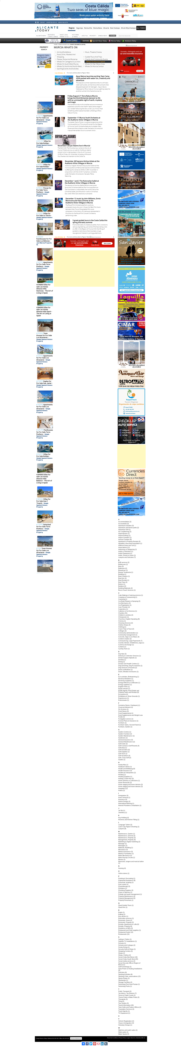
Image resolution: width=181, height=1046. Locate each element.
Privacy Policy (122, 1038)
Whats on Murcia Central (94, 66)
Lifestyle (85, 36)
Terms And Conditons (112, 1038)
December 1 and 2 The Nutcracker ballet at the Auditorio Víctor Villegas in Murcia (82, 182)
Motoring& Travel (75, 36)
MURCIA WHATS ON (64, 44)
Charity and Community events (96, 59)
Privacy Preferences (76, 1038)
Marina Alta (88, 28)
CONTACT (42, 22)
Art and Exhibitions (64, 52)
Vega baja (79, 28)
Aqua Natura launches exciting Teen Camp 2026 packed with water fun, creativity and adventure (93, 78)
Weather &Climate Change (53, 36)
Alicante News (41, 36)
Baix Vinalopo (115, 28)
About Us (133, 1038)
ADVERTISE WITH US (51, 22)
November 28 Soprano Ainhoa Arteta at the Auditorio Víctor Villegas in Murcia (82, 162)
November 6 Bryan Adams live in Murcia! (74, 146)
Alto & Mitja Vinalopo (128, 28)
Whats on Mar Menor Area (95, 64)
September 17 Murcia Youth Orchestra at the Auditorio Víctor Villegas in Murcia (84, 119)
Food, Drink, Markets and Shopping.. (66, 55)
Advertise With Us (140, 1038)
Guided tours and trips (93, 57)
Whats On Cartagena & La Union (68, 62)
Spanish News (102, 36)
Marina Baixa (97, 28)
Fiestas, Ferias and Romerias (67, 59)
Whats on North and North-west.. (69, 66)
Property (93, 36)
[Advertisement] (84, 268)
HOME (55, 44)
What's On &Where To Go (64, 36)
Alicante (106, 28)
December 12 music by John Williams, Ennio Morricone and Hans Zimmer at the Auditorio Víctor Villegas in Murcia (83, 200)
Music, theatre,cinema (93, 52)
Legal (128, 1038)
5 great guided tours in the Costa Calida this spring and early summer (90, 221)
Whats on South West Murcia (67, 64)
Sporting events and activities (68, 69)
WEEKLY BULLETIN (63, 22)
